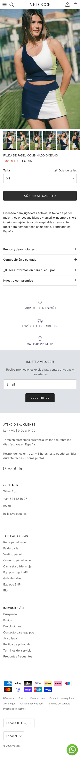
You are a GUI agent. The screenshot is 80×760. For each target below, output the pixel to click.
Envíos (7, 620)
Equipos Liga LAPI (15, 572)
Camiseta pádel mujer (17, 566)
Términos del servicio (17, 650)
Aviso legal (10, 638)
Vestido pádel (12, 554)
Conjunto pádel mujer (17, 560)
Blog (6, 590)
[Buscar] (13, 4)
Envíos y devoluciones (19, 249)
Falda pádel (11, 548)
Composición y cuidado (20, 259)
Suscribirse (40, 397)
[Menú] (4, 4)
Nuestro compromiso (18, 280)
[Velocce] (40, 4)
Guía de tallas (12, 578)
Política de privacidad (17, 644)
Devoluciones (12, 626)
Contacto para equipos (18, 632)
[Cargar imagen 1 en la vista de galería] (40, 69)
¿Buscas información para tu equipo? (29, 270)
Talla (6, 170)
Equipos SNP (12, 584)
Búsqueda (10, 614)
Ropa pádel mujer (15, 542)
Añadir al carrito (40, 195)
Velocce (16, 745)
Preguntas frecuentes (17, 656)
